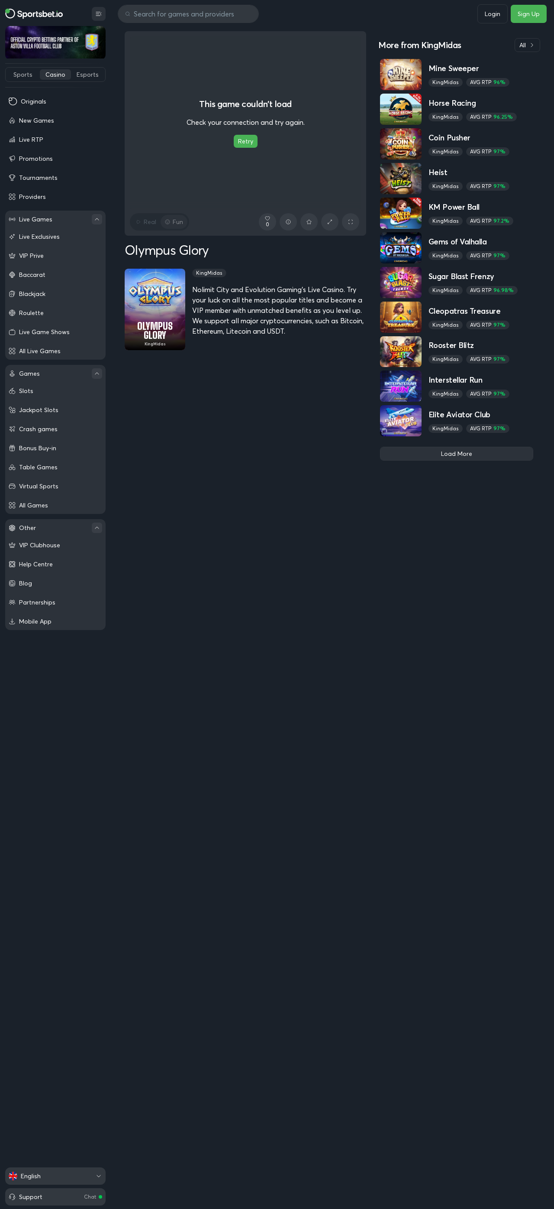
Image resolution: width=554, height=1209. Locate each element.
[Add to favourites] (309, 222)
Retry (245, 141)
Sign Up (529, 14)
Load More (456, 454)
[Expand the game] (329, 222)
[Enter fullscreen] (350, 222)
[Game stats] (288, 222)
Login (492, 14)
